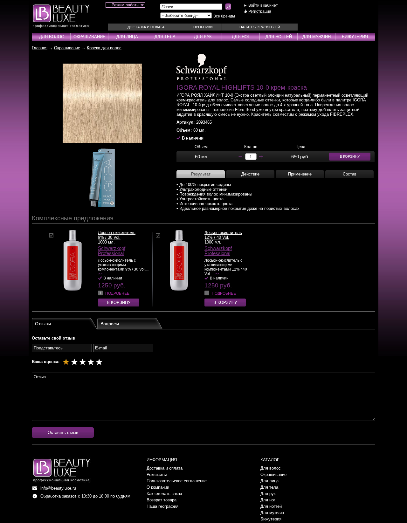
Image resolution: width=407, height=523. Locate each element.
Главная (39, 47)
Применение (300, 174)
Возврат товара (161, 500)
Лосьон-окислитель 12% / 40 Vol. (223, 235)
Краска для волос (104, 47)
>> (100, 274)
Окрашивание (89, 36)
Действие (250, 174)
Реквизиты (157, 474)
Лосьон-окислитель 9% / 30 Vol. (116, 235)
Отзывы (43, 323)
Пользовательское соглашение (177, 480)
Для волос (51, 36)
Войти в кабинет (263, 5)
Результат (200, 174)
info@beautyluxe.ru (58, 488)
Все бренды (224, 16)
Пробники (203, 27)
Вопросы (109, 323)
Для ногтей (279, 36)
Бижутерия (355, 36)
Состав (349, 174)
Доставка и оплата (146, 27)
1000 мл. (106, 242)
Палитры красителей (259, 27)
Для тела (165, 36)
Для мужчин (316, 36)
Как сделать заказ (164, 493)
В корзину (118, 302)
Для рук (203, 36)
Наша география (162, 506)
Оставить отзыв (63, 432)
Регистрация (259, 11)
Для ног (241, 36)
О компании (158, 487)
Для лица (127, 36)
